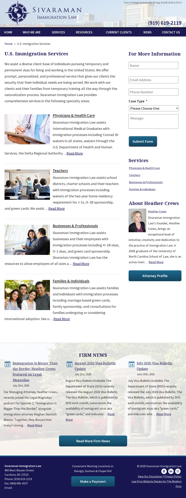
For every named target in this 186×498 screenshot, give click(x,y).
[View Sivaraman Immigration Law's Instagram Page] (178, 471)
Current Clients (119, 32)
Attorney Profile (154, 275)
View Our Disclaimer (150, 476)
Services (58, 32)
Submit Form (143, 141)
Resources (84, 32)
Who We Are (32, 32)
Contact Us (171, 32)
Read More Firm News (93, 441)
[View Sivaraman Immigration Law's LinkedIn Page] (171, 471)
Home (8, 32)
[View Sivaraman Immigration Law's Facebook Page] (164, 471)
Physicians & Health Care (74, 115)
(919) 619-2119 (164, 22)
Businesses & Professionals (75, 225)
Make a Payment (93, 481)
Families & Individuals (71, 280)
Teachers (60, 170)
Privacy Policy (172, 476)
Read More (74, 153)
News (147, 32)
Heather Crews (157, 211)
